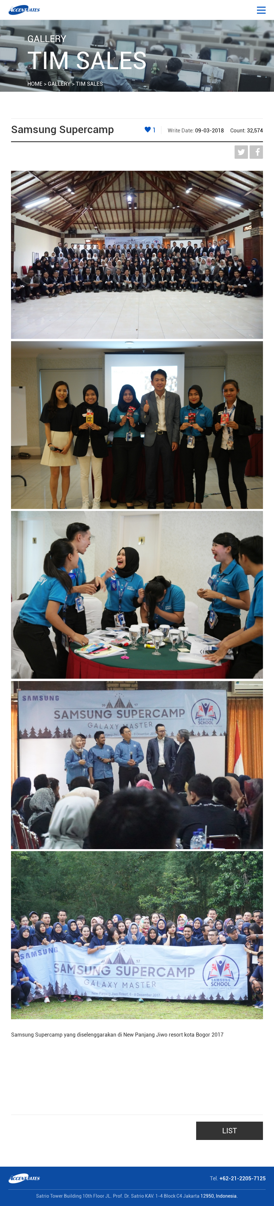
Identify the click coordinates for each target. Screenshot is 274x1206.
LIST (229, 1131)
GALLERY (59, 84)
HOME (34, 84)
